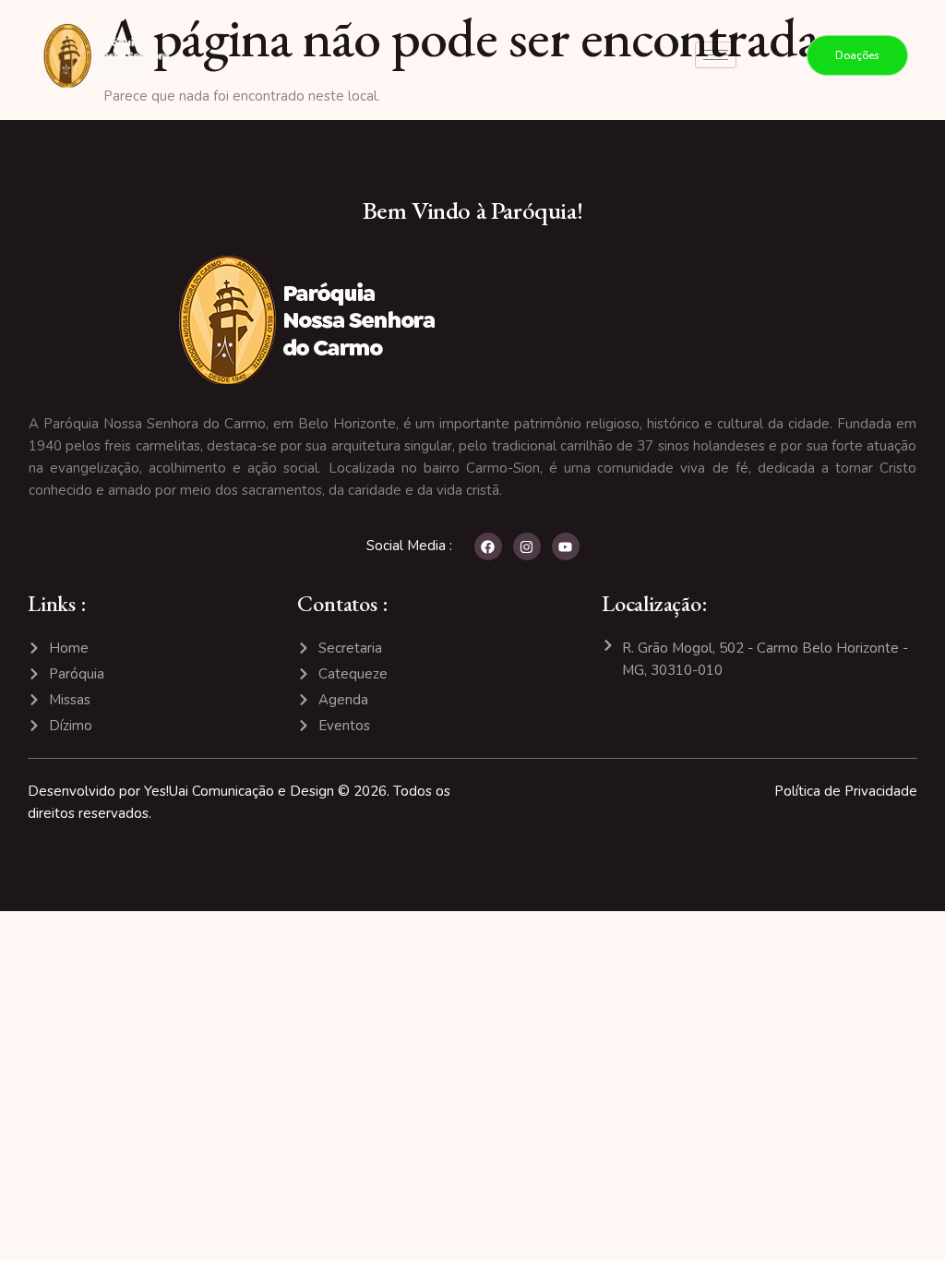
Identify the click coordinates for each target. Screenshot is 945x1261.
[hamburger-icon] (715, 55)
